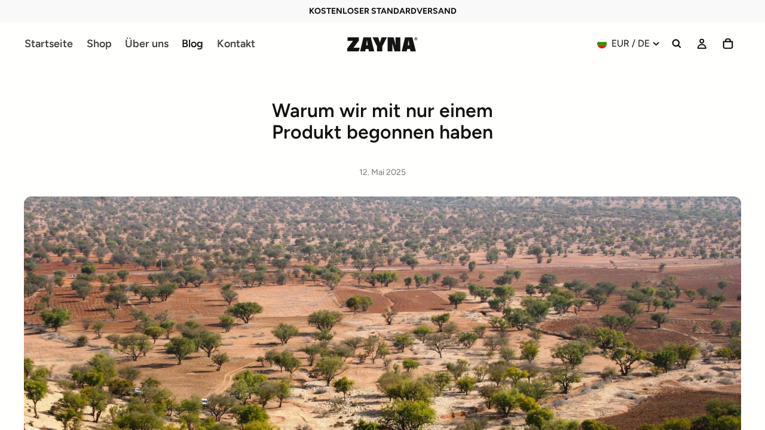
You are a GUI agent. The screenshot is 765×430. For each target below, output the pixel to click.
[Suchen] (676, 43)
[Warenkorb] (728, 43)
